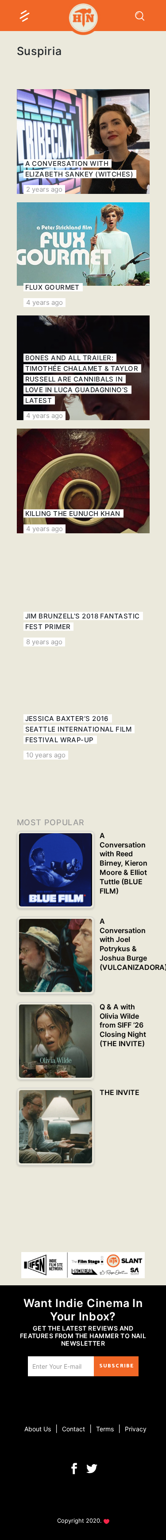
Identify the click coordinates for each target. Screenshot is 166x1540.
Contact (73, 1429)
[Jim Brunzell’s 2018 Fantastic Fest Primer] (83, 594)
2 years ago (44, 189)
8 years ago (44, 642)
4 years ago (44, 302)
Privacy (136, 1429)
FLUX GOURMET (52, 287)
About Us (37, 1429)
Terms (105, 1429)
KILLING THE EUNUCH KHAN (72, 513)
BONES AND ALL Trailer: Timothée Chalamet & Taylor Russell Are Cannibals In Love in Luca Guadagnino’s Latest (82, 379)
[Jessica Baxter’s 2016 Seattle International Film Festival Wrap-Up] (83, 707)
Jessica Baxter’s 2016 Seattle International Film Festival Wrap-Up (78, 729)
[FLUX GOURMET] (83, 254)
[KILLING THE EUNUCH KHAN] (83, 481)
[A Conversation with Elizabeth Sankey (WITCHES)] (83, 141)
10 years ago (46, 755)
